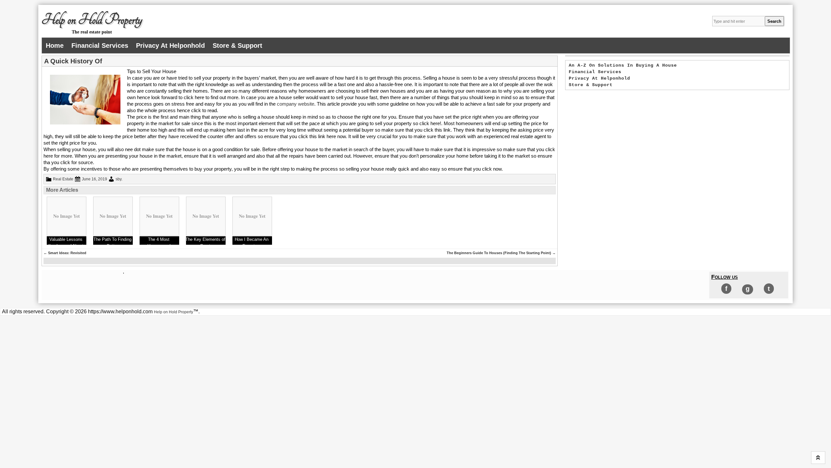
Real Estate (63, 179)
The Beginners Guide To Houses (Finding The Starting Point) (501, 253)
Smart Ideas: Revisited (64, 253)
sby (118, 179)
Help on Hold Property (92, 20)
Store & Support (237, 45)
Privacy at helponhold (170, 45)
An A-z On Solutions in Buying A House (623, 65)
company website (295, 104)
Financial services (99, 45)
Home (55, 45)
